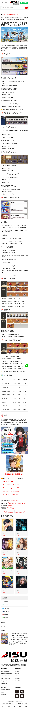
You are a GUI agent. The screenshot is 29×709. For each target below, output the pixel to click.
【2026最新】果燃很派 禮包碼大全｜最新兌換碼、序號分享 (18, 634)
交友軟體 (17, 676)
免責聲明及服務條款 (5, 689)
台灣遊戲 (3, 533)
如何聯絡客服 (4, 683)
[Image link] (14, 657)
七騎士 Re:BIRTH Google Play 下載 (10, 484)
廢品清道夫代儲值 (6, 589)
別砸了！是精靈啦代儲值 (7, 570)
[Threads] (17, 696)
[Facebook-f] (17, 691)
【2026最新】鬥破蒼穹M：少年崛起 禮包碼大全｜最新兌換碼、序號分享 (18, 643)
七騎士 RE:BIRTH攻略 (7, 14)
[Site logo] (14, 2)
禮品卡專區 (17, 678)
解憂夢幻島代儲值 (19, 551)
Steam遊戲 (17, 681)
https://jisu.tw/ (14, 500)
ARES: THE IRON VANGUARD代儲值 (20, 589)
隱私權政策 (3, 694)
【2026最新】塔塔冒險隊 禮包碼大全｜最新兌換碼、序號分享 (18, 638)
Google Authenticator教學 (7, 681)
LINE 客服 (25, 3)
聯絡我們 (3, 692)
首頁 (2, 17)
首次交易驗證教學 (5, 671)
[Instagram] (22, 691)
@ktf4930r (10, 502)
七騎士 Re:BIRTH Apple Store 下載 (10, 488)
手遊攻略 (15, 14)
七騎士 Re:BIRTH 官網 (7, 481)
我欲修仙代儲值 (19, 570)
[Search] (26, 8)
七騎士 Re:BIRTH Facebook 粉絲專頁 (11, 491)
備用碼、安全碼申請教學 (6, 673)
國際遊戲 (17, 671)
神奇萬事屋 (18, 703)
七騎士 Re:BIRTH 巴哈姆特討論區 (10, 494)
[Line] (22, 696)
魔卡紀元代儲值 (19, 532)
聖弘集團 (9, 703)
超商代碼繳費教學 (5, 676)
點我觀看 (10, 505)
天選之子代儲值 (5, 532)
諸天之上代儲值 (5, 551)
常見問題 (3, 626)
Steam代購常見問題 (5, 678)
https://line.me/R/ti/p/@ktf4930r (17, 503)
